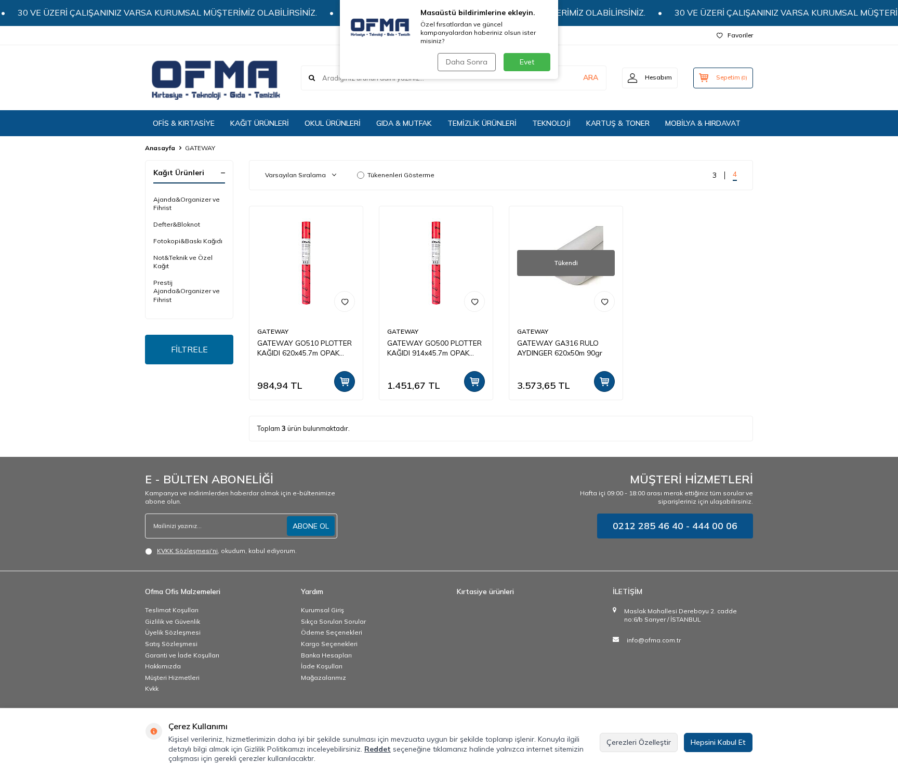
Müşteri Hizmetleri (172, 677)
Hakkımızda (163, 666)
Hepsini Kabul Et (718, 742)
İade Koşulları (321, 666)
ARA (590, 77)
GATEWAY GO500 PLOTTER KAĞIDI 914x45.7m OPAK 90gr (434, 348)
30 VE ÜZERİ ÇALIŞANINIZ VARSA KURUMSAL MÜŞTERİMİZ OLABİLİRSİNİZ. (156, 12)
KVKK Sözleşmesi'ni (187, 551)
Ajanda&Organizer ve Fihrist (186, 203)
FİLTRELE (189, 349)
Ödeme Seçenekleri (331, 632)
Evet (527, 62)
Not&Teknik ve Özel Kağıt (183, 262)
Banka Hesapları (326, 655)
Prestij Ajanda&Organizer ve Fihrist (186, 291)
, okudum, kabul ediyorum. (227, 551)
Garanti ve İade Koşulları (182, 655)
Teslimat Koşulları (172, 610)
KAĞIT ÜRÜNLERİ (259, 123)
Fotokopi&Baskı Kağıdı (187, 241)
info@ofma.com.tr (654, 640)
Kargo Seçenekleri (329, 644)
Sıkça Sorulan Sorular (333, 621)
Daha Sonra (466, 62)
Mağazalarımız (323, 677)
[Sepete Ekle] (344, 381)
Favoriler (740, 35)
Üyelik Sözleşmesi (173, 632)
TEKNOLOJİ (551, 123)
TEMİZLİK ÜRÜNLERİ (482, 123)
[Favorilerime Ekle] (344, 301)
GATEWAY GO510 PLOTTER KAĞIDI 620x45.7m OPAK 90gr (304, 348)
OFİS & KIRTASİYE (184, 123)
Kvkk (152, 688)
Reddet (377, 749)
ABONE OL (311, 526)
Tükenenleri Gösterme (400, 175)
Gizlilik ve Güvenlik (172, 621)
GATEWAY (272, 331)
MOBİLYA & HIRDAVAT (703, 123)
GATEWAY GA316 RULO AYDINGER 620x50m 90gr (559, 348)
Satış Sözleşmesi (171, 644)
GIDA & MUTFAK (404, 123)
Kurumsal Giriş (322, 610)
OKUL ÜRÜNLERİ (333, 123)
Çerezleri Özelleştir (638, 742)
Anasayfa (160, 148)
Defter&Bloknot (176, 224)
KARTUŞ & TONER (618, 123)
